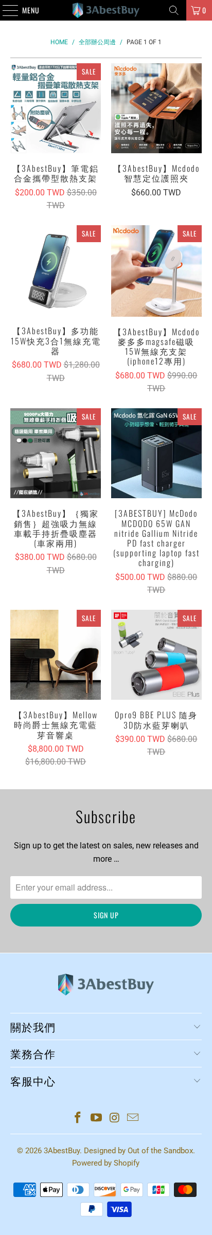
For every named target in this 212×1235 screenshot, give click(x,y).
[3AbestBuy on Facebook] (78, 1118)
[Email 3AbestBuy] (133, 1118)
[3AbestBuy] (106, 10)
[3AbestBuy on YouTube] (96, 1118)
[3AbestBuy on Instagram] (114, 1118)
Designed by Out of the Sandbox (138, 1150)
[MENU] (5, 10)
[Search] (174, 10)
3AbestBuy (62, 1150)
